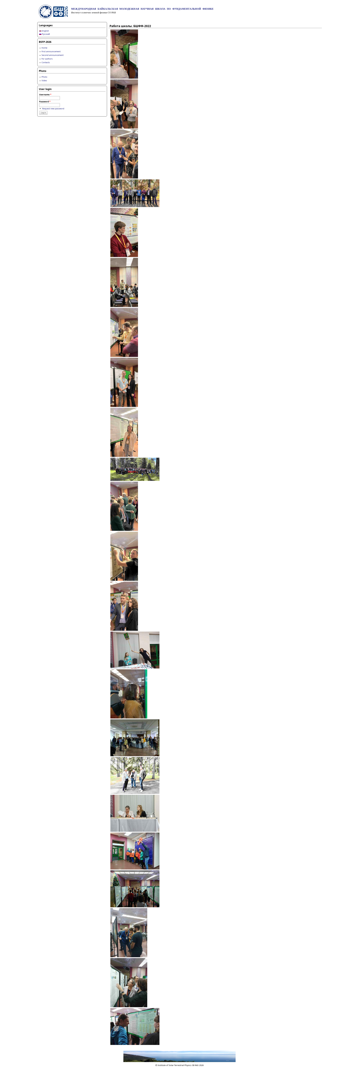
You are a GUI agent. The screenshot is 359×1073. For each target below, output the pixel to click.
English (45, 30)
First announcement (51, 51)
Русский (45, 34)
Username (45, 94)
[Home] (53, 17)
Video (44, 80)
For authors (47, 58)
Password (44, 101)
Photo (44, 77)
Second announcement (53, 55)
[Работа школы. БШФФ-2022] (124, 77)
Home (44, 47)
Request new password (53, 108)
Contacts (46, 62)
